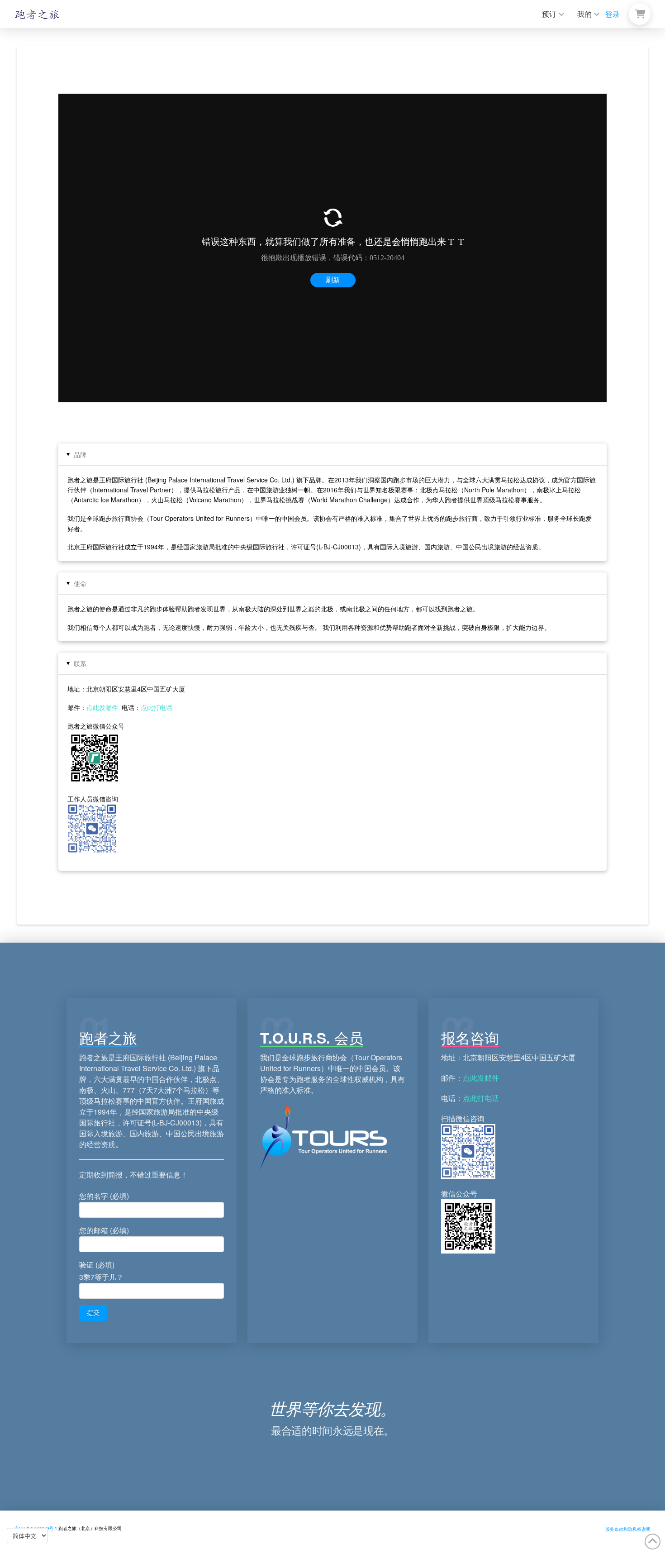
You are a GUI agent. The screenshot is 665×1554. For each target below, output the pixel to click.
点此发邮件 (102, 707)
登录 (612, 14)
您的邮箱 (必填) (104, 1230)
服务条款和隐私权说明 (628, 1529)
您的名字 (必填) (104, 1196)
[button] (640, 14)
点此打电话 (156, 707)
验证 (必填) (101, 1270)
